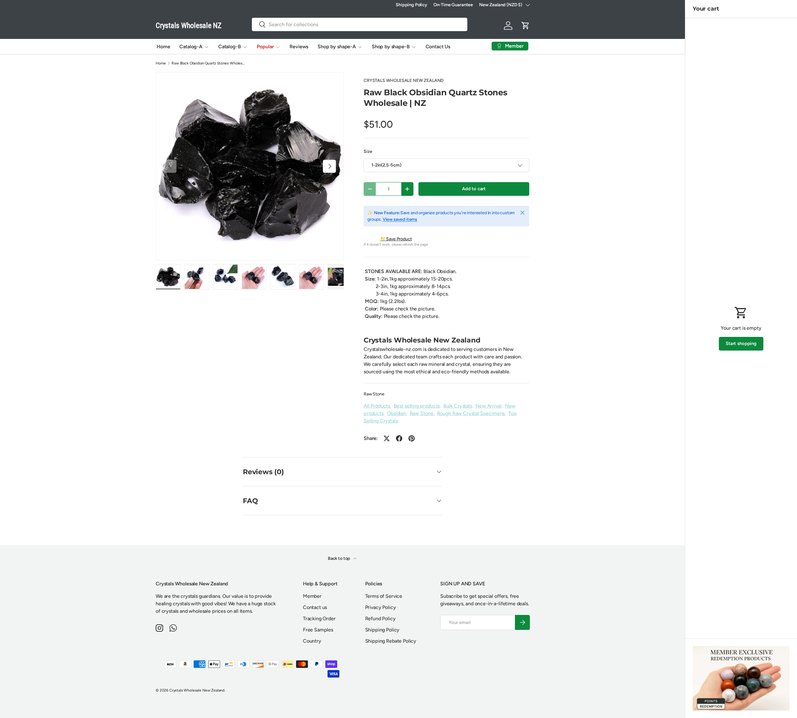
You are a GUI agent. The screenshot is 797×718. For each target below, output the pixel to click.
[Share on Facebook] (399, 438)
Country (312, 641)
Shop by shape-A (337, 47)
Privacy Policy (380, 607)
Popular (265, 47)
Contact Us (438, 47)
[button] (525, 25)
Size (368, 151)
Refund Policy (380, 618)
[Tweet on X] (386, 438)
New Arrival (488, 406)
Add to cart (474, 188)
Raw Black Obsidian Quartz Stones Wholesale (209, 63)
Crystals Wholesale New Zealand (196, 690)
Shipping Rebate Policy (390, 641)
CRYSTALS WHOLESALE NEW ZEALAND (404, 80)
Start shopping (741, 343)
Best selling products (417, 406)
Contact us (315, 607)
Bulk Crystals (457, 406)
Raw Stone (374, 394)
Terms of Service (383, 596)
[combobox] (359, 24)
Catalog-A (190, 47)
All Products (377, 406)
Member (312, 596)
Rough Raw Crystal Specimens (471, 413)
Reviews (299, 47)
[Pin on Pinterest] (411, 438)
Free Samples (318, 630)
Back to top (339, 558)
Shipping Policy (411, 4)
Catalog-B (229, 47)
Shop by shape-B (391, 47)
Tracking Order (319, 618)
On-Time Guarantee (453, 4)
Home (163, 47)
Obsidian (396, 413)
